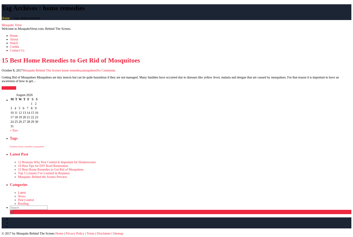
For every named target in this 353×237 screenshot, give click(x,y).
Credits (14, 46)
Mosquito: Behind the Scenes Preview (42, 177)
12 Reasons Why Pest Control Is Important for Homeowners (57, 162)
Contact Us (17, 50)
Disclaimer (104, 233)
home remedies (71, 70)
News (22, 196)
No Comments (105, 70)
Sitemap (118, 233)
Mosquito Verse (12, 25)
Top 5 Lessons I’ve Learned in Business (44, 173)
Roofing (23, 203)
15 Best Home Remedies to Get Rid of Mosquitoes (71, 60)
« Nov (14, 130)
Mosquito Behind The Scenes (42, 70)
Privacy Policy (75, 233)
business (14, 146)
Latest (22, 192)
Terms (91, 233)
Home (6, 18)
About (14, 39)
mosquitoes (89, 70)
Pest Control (26, 200)
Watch (14, 43)
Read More (9, 88)
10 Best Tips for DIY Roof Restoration (43, 166)
